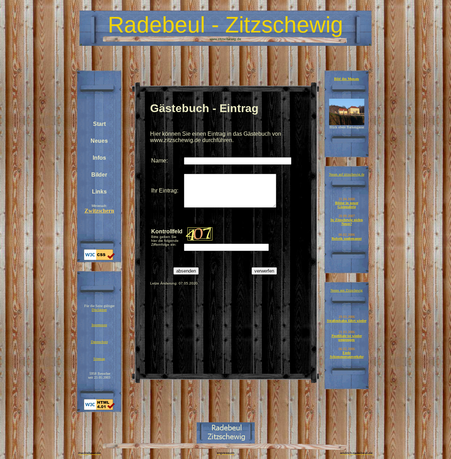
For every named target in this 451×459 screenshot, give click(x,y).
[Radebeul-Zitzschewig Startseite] (226, 442)
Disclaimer (99, 310)
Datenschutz (99, 342)
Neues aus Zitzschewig (346, 290)
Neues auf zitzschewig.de (346, 174)
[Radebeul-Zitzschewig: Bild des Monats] (346, 124)
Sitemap (99, 359)
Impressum (99, 325)
